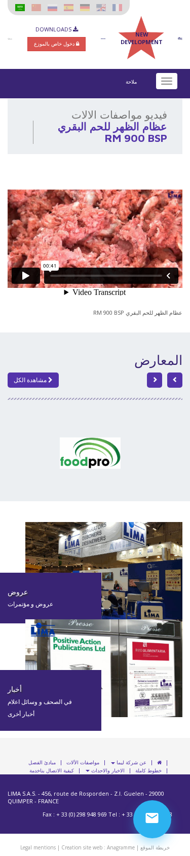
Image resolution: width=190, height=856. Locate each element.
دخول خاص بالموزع (55, 43)
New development (142, 38)
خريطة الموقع (155, 847)
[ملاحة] (166, 81)
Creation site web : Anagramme (98, 847)
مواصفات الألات (82, 762)
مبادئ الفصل (42, 762)
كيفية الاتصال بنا (57, 770)
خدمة (34, 770)
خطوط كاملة (148, 770)
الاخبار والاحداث (107, 770)
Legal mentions (38, 847)
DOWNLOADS (54, 29)
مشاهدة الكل (31, 380)
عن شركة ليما (130, 762)
